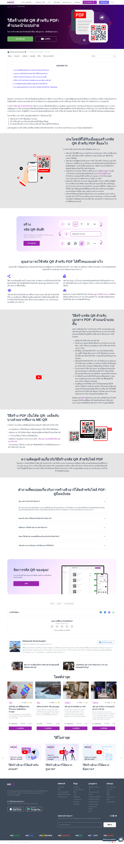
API (59, 789)
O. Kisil (40, 723)
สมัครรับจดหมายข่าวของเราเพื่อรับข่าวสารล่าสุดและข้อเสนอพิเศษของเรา (79, 818)
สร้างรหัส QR (88, 2)
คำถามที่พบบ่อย (111, 787)
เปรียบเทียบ (56, 2)
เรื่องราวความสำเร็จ (48, 56)
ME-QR (9, 6)
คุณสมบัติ (32, 56)
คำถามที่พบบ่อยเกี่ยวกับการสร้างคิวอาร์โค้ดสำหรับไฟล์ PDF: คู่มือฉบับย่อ (35, 87)
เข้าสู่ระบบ (104, 2)
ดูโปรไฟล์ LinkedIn (106, 642)
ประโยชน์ (61, 787)
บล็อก (14, 6)
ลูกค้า (52, 603)
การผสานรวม (77, 799)
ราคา (49, 2)
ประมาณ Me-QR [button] (26, 2)
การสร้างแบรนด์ (69, 603)
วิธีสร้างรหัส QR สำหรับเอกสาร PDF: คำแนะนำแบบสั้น (30, 77)
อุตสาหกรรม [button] (67, 2)
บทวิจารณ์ (76, 804)
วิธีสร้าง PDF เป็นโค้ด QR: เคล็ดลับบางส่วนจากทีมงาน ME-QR (32, 80)
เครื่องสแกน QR (40, 2)
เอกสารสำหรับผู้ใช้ (100, 173)
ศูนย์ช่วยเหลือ (111, 801)
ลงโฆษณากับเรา (63, 797)
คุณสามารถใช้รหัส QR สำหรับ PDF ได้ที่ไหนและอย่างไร (31, 73)
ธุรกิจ (59, 603)
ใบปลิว (82, 398)
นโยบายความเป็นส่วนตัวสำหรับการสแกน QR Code (94, 802)
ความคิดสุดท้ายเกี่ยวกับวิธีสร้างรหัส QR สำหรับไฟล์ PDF (30, 83)
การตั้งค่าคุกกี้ (93, 806)
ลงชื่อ (26, 583)
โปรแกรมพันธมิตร (63, 792)
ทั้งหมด (10, 56)
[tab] (62, 505)
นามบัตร (105, 171)
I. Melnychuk (14, 723)
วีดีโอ (39, 56)
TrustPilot (76, 801)
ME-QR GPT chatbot (64, 794)
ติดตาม (110, 824)
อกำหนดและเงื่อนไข (95, 797)
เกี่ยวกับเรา (76, 787)
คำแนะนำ (17, 56)
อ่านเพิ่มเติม (20, 728)
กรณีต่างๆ (24, 56)
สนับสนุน (77, 2)
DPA (90, 811)
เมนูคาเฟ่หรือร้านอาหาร (101, 294)
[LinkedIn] (25, 52)
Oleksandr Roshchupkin (17, 52)
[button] (112, 2)
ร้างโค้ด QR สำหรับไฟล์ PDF (21, 106)
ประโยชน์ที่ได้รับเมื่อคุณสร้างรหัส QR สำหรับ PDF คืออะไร (31, 70)
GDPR (91, 809)
